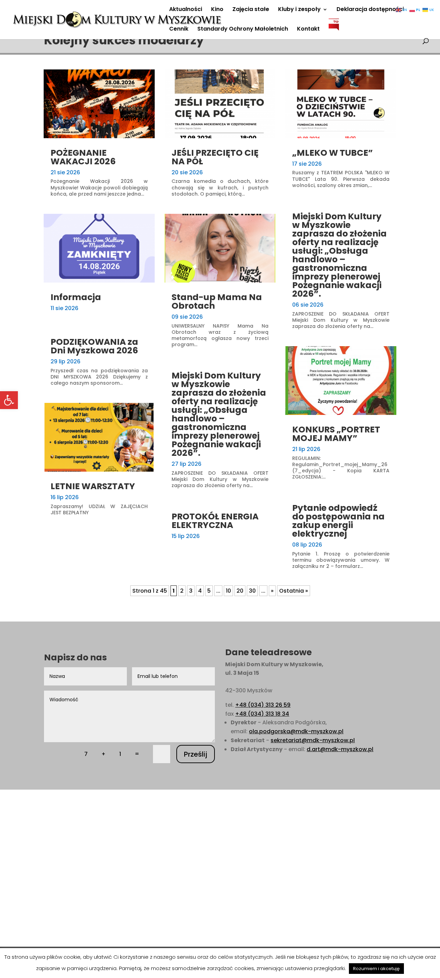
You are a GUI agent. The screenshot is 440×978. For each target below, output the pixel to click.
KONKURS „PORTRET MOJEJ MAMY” (336, 434)
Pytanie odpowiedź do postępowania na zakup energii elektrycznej (338, 521)
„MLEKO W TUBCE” (332, 153)
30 (252, 591)
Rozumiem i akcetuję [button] (376, 968)
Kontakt (308, 29)
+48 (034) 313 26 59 (262, 705)
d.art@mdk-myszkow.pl (340, 749)
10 (228, 591)
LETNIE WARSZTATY (93, 486)
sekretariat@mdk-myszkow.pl (313, 740)
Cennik (178, 29)
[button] (9, 400)
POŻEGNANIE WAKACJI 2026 (83, 157)
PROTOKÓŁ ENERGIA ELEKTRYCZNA (215, 520)
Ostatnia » (293, 591)
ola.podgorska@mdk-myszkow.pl (296, 731)
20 (239, 591)
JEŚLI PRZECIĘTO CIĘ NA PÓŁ (215, 157)
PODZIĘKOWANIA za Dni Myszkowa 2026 (94, 346)
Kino (217, 10)
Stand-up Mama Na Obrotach (217, 301)
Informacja (76, 297)
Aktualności (185, 10)
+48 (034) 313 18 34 (262, 714)
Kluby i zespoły (299, 10)
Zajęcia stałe (250, 10)
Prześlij (195, 754)
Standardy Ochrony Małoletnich (242, 29)
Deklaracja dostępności (370, 10)
